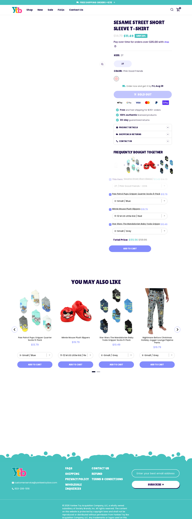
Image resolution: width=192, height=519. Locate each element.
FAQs (61, 9)
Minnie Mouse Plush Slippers (126, 208)
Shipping (72, 474)
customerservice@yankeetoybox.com (36, 482)
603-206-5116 (22, 488)
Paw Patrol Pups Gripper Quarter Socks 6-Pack (136, 193)
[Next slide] (177, 329)
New (40, 9)
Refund (97, 474)
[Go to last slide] (14, 329)
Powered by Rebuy (96, 375)
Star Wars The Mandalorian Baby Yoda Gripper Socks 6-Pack (143, 223)
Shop (29, 9)
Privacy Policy (77, 479)
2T (123, 64)
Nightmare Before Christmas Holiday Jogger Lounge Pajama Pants (157, 340)
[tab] (93, 371)
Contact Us (76, 9)
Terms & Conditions (107, 479)
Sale (50, 9)
